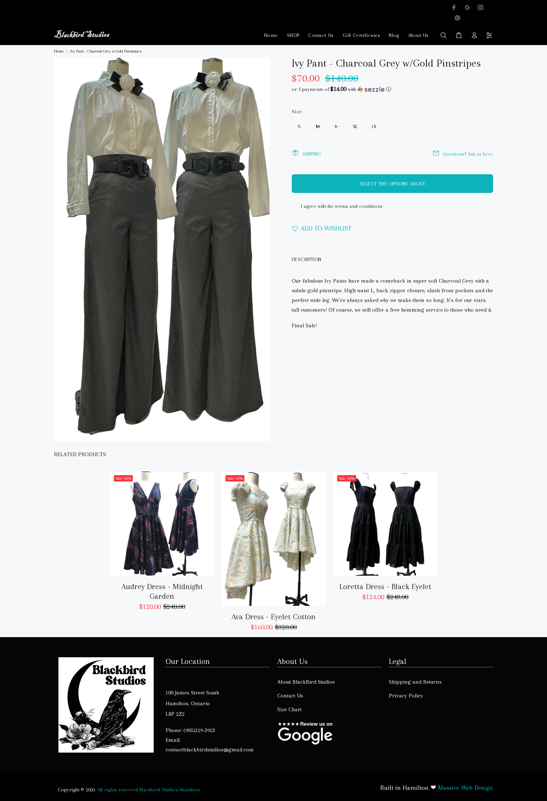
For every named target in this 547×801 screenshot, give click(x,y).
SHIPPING (311, 154)
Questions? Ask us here (468, 154)
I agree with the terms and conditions (342, 206)
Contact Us (321, 35)
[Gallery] (162, 249)
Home (271, 35)
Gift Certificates (361, 35)
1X (373, 126)
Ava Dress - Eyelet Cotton (273, 616)
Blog (394, 35)
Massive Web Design (465, 787)
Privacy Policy (406, 695)
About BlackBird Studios (306, 681)
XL (355, 126)
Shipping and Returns (415, 681)
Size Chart (289, 709)
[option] (162, 534)
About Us (418, 35)
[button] (392, 89)
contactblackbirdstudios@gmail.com (210, 749)
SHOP (293, 35)
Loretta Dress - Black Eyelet (385, 586)
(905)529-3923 (199, 730)
